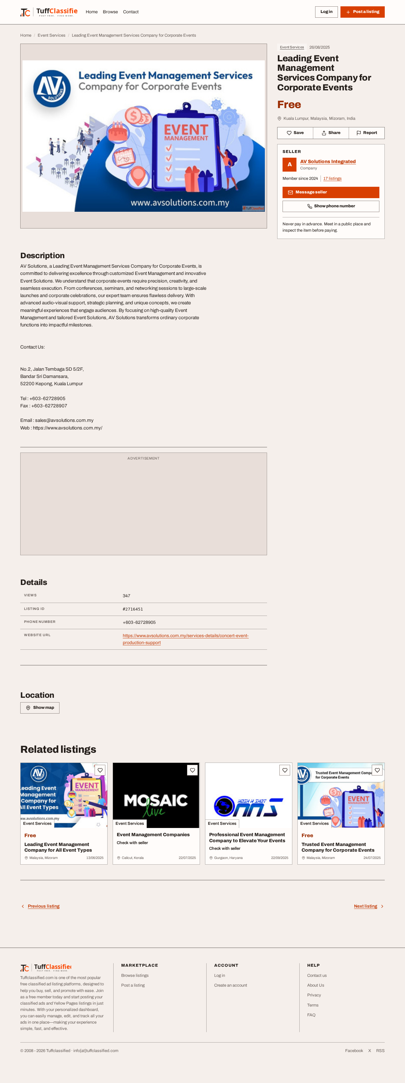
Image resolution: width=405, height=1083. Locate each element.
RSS (380, 1051)
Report (370, 133)
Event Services (292, 47)
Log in (327, 11)
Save (299, 133)
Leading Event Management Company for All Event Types (58, 847)
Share (334, 133)
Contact (131, 11)
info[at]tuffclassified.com (95, 1051)
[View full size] (143, 136)
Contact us (317, 975)
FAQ (311, 1015)
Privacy (314, 995)
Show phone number (334, 206)
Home (92, 11)
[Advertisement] (143, 507)
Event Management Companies (153, 834)
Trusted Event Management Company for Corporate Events (338, 847)
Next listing (365, 906)
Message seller (311, 192)
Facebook (354, 1051)
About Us (315, 985)
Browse (110, 11)
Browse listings (135, 975)
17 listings (332, 178)
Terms (313, 1005)
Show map (43, 707)
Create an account (230, 985)
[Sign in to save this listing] (100, 770)
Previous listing (43, 906)
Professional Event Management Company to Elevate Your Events (247, 837)
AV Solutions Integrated (328, 161)
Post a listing (133, 985)
